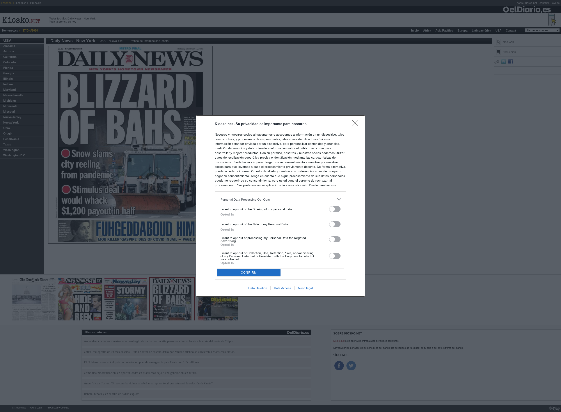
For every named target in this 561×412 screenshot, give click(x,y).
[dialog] (280, 206)
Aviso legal (305, 288)
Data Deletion (257, 288)
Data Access (282, 288)
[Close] (356, 124)
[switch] (335, 209)
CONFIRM (249, 272)
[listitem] (280, 199)
